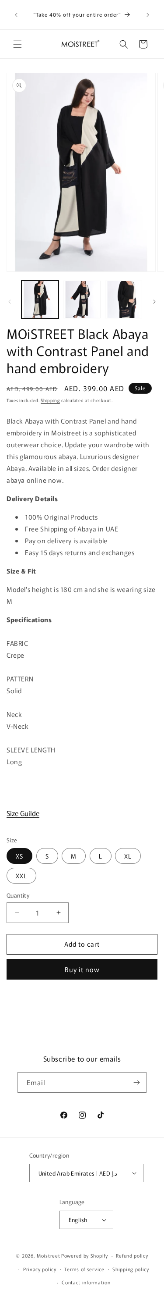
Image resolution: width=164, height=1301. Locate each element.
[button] (17, 44)
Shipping (50, 400)
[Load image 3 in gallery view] (123, 299)
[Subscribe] (136, 1082)
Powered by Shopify (84, 1255)
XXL (21, 875)
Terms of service (84, 1268)
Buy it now (82, 969)
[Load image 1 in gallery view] (40, 299)
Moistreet (48, 1255)
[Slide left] (9, 301)
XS (19, 856)
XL (128, 856)
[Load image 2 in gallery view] (81, 299)
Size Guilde (23, 813)
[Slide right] (154, 301)
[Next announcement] (147, 15)
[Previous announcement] (16, 15)
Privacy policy (39, 1268)
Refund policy (132, 1255)
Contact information (86, 1282)
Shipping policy (130, 1268)
